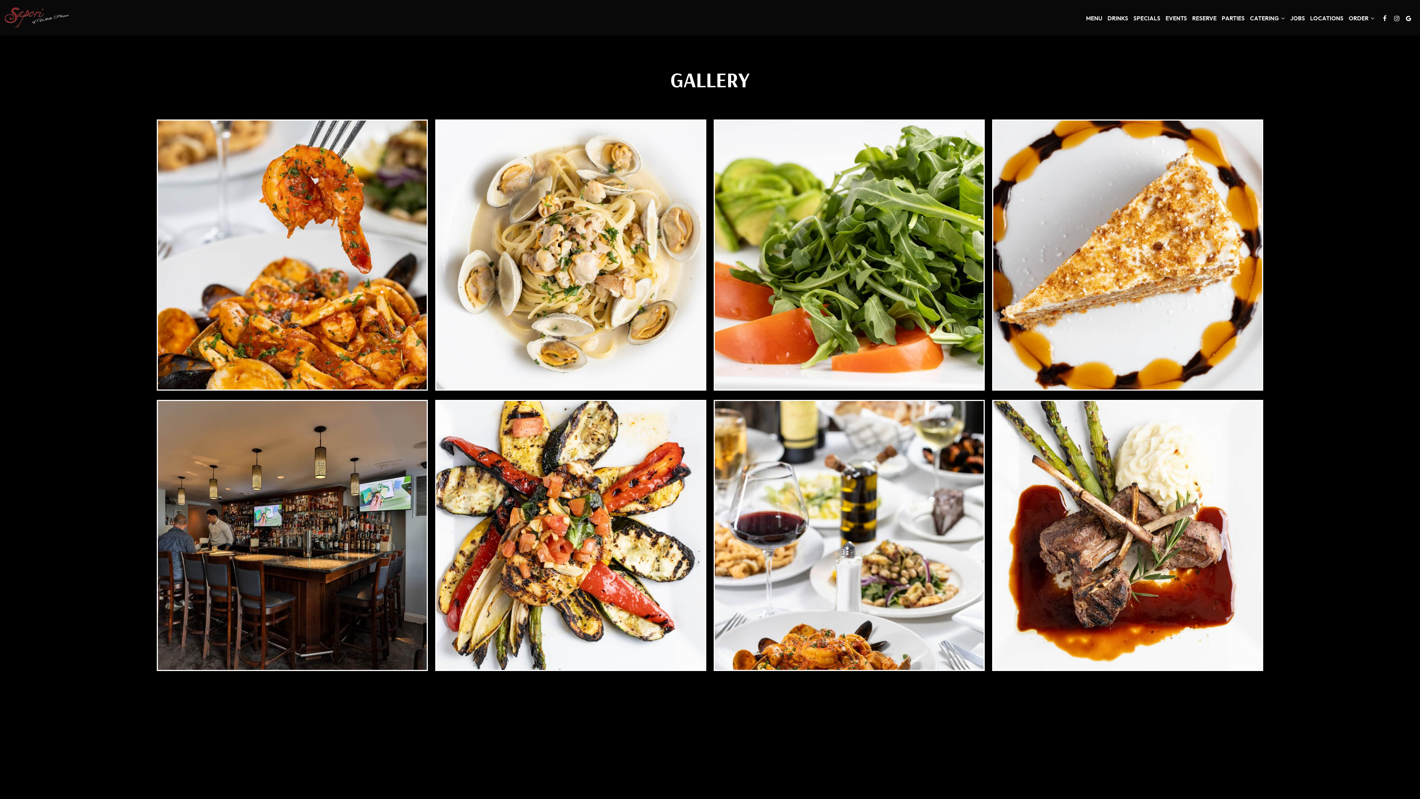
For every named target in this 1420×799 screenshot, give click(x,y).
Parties (1233, 18)
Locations (1326, 18)
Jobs (1297, 18)
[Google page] (1408, 18)
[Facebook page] (1385, 18)
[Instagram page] (1397, 18)
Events (1176, 18)
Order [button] (1359, 18)
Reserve (1204, 18)
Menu (1094, 18)
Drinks (1118, 18)
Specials (1146, 18)
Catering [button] (1265, 18)
